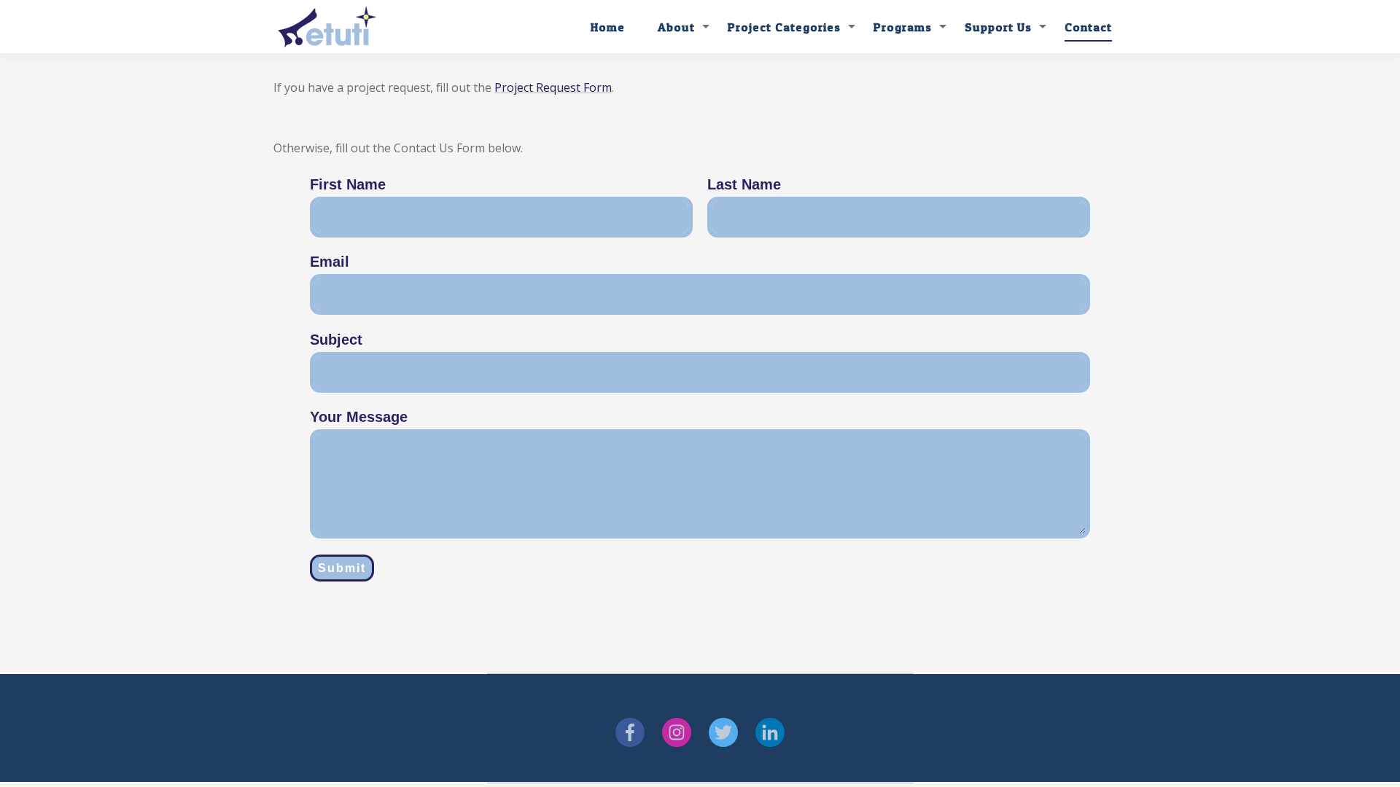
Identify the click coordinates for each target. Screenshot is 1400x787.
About (676, 27)
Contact (1088, 27)
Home (608, 27)
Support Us (998, 27)
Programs (903, 27)
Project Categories (784, 27)
